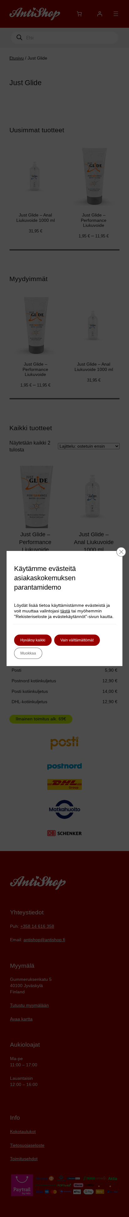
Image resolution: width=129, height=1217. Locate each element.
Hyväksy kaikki (32, 640)
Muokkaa (28, 653)
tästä (65, 610)
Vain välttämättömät (77, 640)
